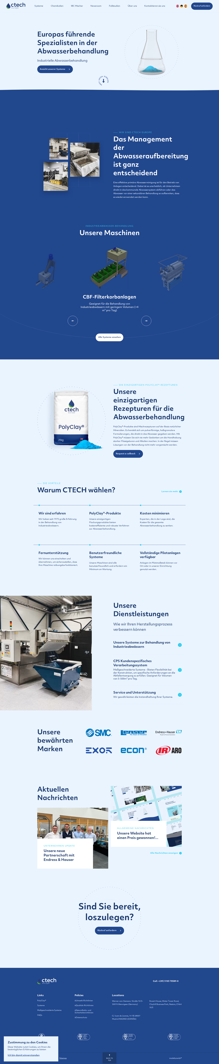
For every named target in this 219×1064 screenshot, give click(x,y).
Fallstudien (114, 6)
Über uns (132, 6)
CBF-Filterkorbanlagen (46, 294)
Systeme (38, 6)
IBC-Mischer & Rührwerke (172, 305)
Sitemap (63, 1058)
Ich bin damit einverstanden (24, 1055)
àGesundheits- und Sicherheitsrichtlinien (84, 1011)
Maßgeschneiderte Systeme (49, 1010)
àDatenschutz (81, 1018)
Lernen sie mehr (169, 492)
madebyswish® (175, 1058)
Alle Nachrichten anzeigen (164, 853)
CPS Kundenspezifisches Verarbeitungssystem (144, 670)
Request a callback (125, 454)
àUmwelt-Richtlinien (84, 1001)
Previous (73, 321)
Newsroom (95, 6)
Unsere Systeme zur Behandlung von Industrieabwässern (141, 645)
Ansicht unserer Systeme (52, 69)
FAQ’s (39, 1015)
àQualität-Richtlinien (84, 1006)
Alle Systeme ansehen (109, 337)
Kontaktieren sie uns (154, 6)
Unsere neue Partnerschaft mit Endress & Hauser (59, 855)
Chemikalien (57, 6)
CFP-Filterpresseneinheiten (109, 304)
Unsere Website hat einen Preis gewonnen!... (137, 836)
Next (146, 321)
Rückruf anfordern (202, 6)
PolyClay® (41, 1001)
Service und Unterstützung (143, 695)
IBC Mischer (77, 6)
